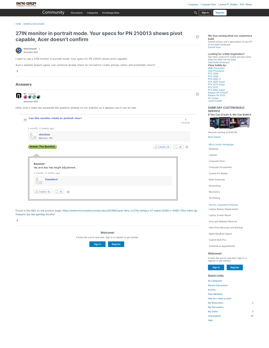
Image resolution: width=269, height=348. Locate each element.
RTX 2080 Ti (214, 79)
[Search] (195, 12)
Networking (215, 185)
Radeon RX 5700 (216, 95)
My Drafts (230, 311)
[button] (197, 37)
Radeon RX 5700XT (218, 92)
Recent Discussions (218, 285)
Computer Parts (217, 161)
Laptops (213, 155)
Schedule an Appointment (222, 246)
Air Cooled (213, 98)
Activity (212, 289)
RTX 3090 (213, 73)
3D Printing (214, 198)
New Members (215, 294)
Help (210, 320)
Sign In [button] (97, 244)
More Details (214, 137)
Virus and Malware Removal (223, 221)
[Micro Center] (53, 12)
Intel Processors (216, 71)
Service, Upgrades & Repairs (223, 204)
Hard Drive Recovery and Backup (226, 227)
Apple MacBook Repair (220, 233)
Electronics (214, 191)
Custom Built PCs (217, 239)
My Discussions (216, 307)
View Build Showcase (218, 62)
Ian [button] (25, 93)
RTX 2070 (213, 87)
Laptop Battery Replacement (223, 209)
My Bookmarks (230, 302)
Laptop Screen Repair (220, 215)
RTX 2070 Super (216, 84)
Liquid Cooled (215, 100)
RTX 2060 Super (216, 90)
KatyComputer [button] (30, 49)
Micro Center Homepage (221, 144)
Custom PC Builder (218, 173)
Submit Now (214, 47)
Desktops (213, 148)
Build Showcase (217, 179)
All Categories (215, 280)
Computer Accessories (220, 167)
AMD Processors (216, 68)
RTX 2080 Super (216, 81)
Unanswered (230, 315)
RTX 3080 (213, 76)
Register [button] (116, 244)
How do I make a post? (219, 298)
